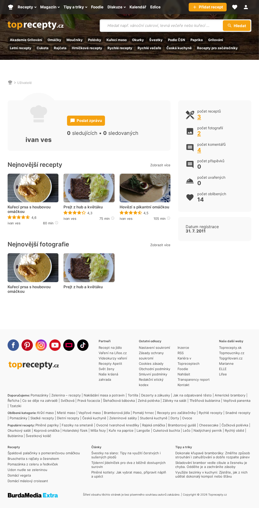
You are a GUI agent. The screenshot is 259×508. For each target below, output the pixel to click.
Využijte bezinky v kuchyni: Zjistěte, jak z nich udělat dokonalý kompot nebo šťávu (211, 474)
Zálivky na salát (174, 400)
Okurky (138, 40)
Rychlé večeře (149, 48)
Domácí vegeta (19, 475)
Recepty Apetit (110, 363)
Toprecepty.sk (230, 348)
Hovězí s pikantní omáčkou (144, 207)
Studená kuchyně (153, 418)
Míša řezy (98, 430)
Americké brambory (230, 395)
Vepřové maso (89, 413)
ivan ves (14, 223)
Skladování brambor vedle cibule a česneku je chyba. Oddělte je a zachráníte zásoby (211, 465)
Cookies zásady (151, 363)
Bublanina (15, 436)
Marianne (226, 363)
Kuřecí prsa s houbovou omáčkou (29, 209)
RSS (181, 353)
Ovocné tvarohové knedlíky (117, 425)
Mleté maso (66, 413)
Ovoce (187, 418)
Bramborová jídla (117, 413)
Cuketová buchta (166, 430)
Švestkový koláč (38, 436)
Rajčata (60, 48)
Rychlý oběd (234, 430)
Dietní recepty (68, 418)
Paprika (196, 40)
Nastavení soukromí (154, 348)
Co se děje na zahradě (40, 400)
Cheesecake (209, 425)
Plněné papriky (47, 425)
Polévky (94, 40)
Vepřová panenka (236, 400)
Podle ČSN (176, 40)
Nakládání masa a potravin (104, 395)
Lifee (223, 374)
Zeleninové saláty (123, 418)
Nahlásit (184, 374)
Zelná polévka (149, 400)
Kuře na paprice (121, 430)
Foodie (183, 369)
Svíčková (67, 400)
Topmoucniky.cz (231, 353)
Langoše (143, 430)
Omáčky (54, 40)
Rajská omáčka (153, 425)
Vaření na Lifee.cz (113, 353)
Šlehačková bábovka (119, 400)
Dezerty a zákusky (155, 395)
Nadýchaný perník (207, 430)
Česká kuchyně (179, 48)
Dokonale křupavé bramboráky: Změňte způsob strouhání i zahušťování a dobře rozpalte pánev (212, 455)
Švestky (156, 40)
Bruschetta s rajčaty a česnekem (33, 459)
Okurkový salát (19, 430)
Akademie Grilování (26, 40)
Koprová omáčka (46, 430)
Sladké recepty (42, 418)
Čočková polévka (235, 425)
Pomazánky (39, 395)
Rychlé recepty (119, 48)
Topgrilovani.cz (231, 358)
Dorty (174, 418)
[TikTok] (83, 345)
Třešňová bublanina (204, 400)
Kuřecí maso (116, 40)
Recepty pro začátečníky (217, 48)
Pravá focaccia (88, 400)
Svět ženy (106, 369)
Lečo (186, 430)
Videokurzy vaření (113, 358)
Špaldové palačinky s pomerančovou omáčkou (44, 453)
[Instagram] (41, 345)
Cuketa (43, 48)
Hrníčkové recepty (87, 48)
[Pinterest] (27, 345)
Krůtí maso (45, 413)
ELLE (223, 369)
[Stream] (69, 345)
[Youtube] (55, 345)
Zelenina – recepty (66, 395)
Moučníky (75, 40)
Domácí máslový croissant (28, 481)
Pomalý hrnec (143, 413)
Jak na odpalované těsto (192, 395)
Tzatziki (15, 406)
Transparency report (194, 379)
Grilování (215, 40)
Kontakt (183, 385)
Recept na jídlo (110, 348)
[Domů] (10, 82)
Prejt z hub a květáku (83, 207)
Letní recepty (20, 48)
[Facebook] (13, 345)
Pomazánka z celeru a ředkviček (33, 464)
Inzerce (183, 348)
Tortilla (133, 395)
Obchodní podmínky (154, 369)
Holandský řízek (75, 430)
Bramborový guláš (182, 425)
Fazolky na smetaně (77, 425)
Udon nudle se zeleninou (27, 470)
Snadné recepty (237, 413)
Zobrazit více (160, 165)
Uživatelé (24, 83)
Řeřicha (13, 400)
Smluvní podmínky (153, 374)
